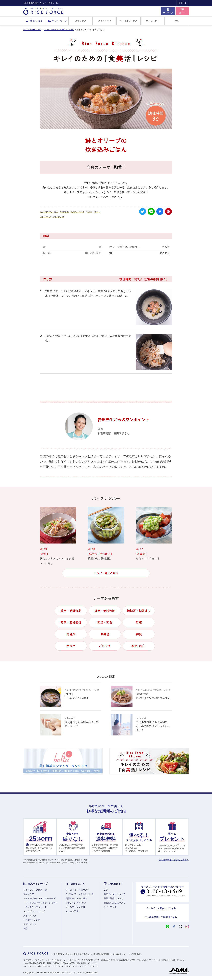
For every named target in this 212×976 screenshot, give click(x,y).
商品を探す (36, 21)
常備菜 (70, 634)
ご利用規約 (136, 954)
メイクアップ (104, 21)
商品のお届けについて (114, 894)
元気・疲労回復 (70, 622)
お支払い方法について (114, 902)
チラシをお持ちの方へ (76, 902)
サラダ (70, 645)
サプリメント (152, 21)
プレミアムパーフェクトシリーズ (41, 902)
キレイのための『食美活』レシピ (59, 29)
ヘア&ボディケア (31, 920)
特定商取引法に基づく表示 (77, 954)
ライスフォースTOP (32, 29)
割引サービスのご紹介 (76, 898)
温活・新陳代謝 (104, 610)
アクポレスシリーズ (35, 911)
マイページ (168, 13)
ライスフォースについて (77, 890)
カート (182, 13)
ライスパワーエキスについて (80, 894)
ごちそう (105, 645)
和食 (139, 634)
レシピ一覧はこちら (106, 573)
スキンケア (80, 21)
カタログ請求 (72, 911)
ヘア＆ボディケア (128, 21)
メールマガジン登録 (75, 907)
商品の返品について (113, 898)
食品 (177, 21)
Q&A (106, 890)
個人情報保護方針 (101, 954)
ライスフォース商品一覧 (35, 890)
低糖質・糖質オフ (139, 610)
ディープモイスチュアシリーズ (40, 898)
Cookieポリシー (120, 954)
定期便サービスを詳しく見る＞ (174, 859)
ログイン (182, 3)
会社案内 (58, 954)
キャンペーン (59, 21)
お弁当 (104, 634)
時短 (139, 622)
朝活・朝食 (104, 622)
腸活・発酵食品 (70, 610)
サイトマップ (110, 907)
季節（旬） (138, 645)
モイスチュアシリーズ (36, 907)
